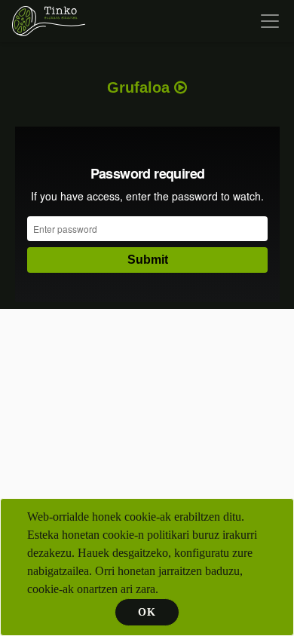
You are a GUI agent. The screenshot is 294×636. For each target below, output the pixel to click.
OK (147, 612)
